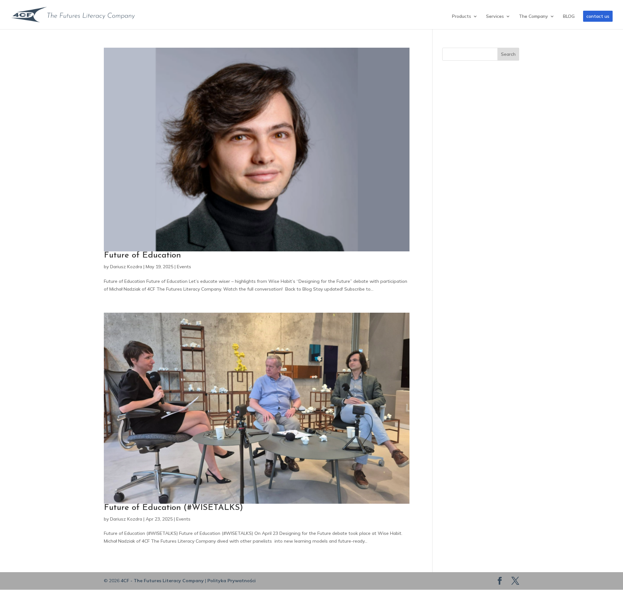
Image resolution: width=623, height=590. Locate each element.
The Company (533, 16)
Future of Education (142, 255)
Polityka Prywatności (231, 581)
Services (495, 16)
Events (184, 267)
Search (508, 54)
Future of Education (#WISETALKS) (173, 507)
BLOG (569, 16)
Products (461, 16)
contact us (597, 16)
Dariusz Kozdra (126, 267)
